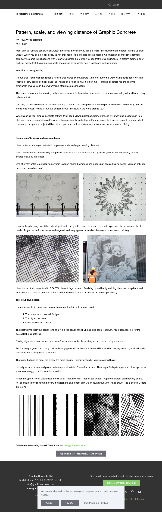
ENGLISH (141, 13)
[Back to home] (30, 14)
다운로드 (125, 13)
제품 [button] (71, 13)
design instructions (74, 445)
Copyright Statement (133, 498)
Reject (70, 502)
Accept (50, 502)
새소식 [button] (98, 13)
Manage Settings (96, 502)
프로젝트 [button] (84, 13)
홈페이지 (58, 13)
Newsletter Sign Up (121, 483)
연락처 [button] (111, 13)
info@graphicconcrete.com (40, 484)
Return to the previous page (81, 453)
